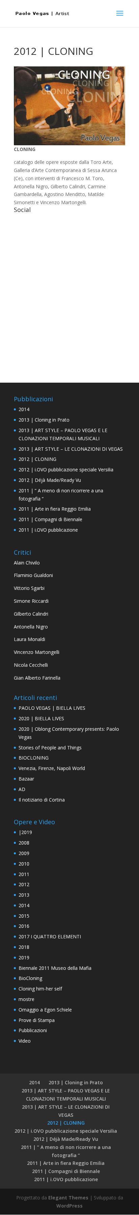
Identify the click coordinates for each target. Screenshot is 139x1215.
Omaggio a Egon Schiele (45, 1009)
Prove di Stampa (37, 1020)
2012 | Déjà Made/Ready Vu (50, 480)
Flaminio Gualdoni (33, 575)
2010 (24, 863)
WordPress (69, 1205)
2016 (24, 926)
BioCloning (30, 978)
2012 (24, 884)
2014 (24, 409)
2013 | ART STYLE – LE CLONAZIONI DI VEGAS (71, 449)
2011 (24, 874)
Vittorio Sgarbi (29, 588)
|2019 (25, 832)
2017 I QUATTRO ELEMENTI (50, 936)
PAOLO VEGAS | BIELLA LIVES (52, 708)
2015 (24, 916)
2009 (24, 853)
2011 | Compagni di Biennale (50, 519)
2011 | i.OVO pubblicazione (48, 530)
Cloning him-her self (40, 988)
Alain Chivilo (27, 562)
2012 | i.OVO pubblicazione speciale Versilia (66, 469)
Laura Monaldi (29, 639)
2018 (24, 947)
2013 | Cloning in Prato (44, 420)
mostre (26, 999)
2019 (24, 957)
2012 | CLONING (37, 459)
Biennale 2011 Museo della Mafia (55, 968)
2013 (24, 895)
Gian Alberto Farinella (37, 678)
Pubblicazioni (33, 1030)
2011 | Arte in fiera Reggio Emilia (55, 509)
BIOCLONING (34, 757)
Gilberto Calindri (31, 614)
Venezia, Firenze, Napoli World (52, 768)
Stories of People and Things (50, 747)
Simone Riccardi (31, 601)
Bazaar (26, 778)
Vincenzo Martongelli (36, 652)
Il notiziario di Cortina (42, 799)
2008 (24, 842)
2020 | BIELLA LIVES (41, 718)
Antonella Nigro (31, 626)
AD (22, 789)
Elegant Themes (68, 1197)
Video (25, 1041)
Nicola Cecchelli (31, 665)
